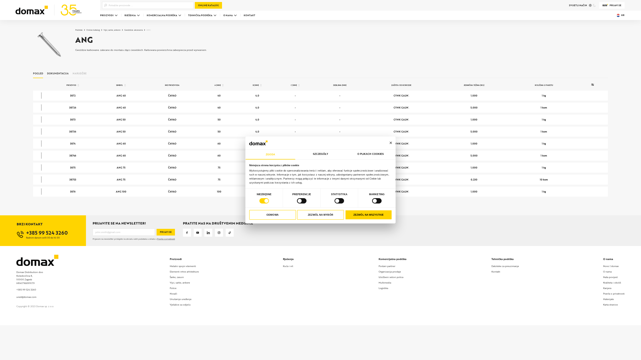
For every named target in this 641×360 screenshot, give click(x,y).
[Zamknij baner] (391, 143)
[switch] (301, 201)
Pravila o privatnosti (166, 238)
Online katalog (208, 5)
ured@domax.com (26, 297)
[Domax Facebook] (187, 233)
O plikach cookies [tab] (370, 153)
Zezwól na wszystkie (368, 214)
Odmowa (272, 214)
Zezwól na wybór (320, 214)
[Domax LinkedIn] (208, 233)
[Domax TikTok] (230, 233)
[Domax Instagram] (219, 233)
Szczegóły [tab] (320, 153)
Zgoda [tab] (270, 154)
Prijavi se (615, 5)
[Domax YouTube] (198, 233)
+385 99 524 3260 (26, 289)
